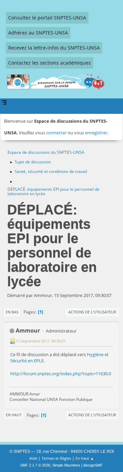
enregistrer (96, 133)
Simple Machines (66, 465)
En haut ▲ (85, 458)
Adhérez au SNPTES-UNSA (38, 32)
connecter (56, 133)
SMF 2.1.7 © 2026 (35, 465)
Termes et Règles (56, 458)
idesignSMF (93, 465)
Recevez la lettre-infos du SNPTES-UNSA (54, 47)
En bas (12, 311)
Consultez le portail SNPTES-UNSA (47, 17)
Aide (33, 458)
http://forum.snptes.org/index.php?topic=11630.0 (60, 373)
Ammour (28, 330)
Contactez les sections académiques (49, 62)
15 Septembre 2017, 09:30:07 (41, 340)
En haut (14, 414)
